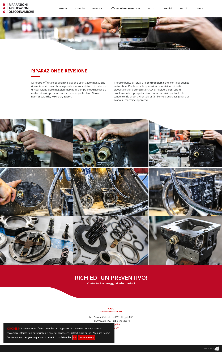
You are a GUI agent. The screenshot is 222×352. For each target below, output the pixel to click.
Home (63, 8)
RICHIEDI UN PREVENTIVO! (111, 279)
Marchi (184, 8)
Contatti (201, 8)
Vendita (97, 8)
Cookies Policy (86, 337)
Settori (151, 8)
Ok (74, 337)
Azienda (80, 8)
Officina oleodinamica (124, 8)
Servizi (168, 8)
